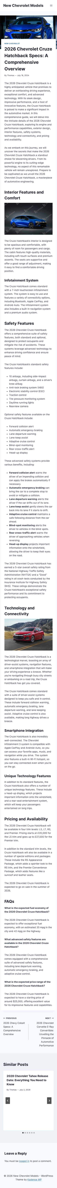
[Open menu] (51, 5)
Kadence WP (34, 1179)
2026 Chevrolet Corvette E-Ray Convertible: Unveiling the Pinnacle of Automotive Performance (45, 1032)
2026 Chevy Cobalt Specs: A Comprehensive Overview (14, 1026)
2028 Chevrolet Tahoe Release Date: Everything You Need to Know (27, 1080)
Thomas (10, 75)
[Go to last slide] (8, 1100)
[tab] (23, 1132)
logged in (24, 1161)
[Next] (49, 1100)
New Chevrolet (12, 44)
